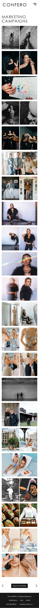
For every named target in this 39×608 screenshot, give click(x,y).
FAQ (21, 600)
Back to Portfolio (19, 586)
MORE (28, 600)
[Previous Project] (3, 586)
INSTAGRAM (13, 600)
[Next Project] (36, 586)
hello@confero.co (26, 604)
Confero (15, 4)
